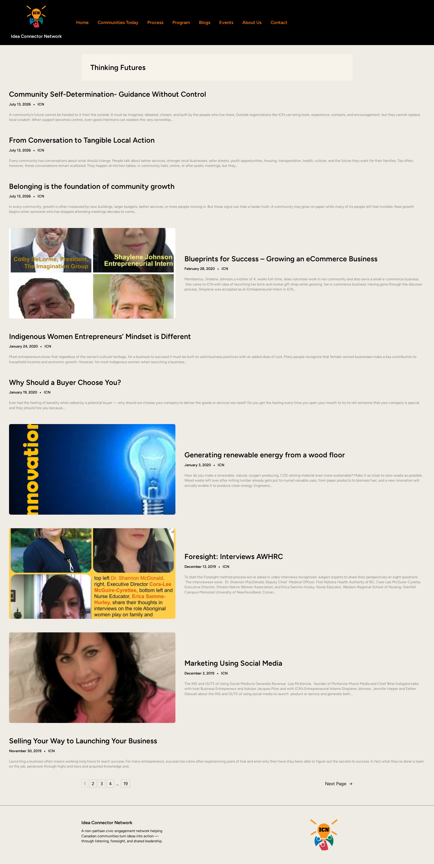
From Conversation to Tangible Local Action (82, 140)
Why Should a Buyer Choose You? (65, 382)
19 (125, 783)
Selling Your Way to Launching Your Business (83, 741)
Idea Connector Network (36, 36)
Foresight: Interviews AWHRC (233, 556)
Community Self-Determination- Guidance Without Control (107, 94)
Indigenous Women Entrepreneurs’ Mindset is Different (100, 336)
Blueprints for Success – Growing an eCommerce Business (280, 258)
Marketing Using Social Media (233, 663)
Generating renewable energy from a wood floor (264, 455)
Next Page (339, 783)
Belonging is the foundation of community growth (92, 186)
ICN (41, 104)
